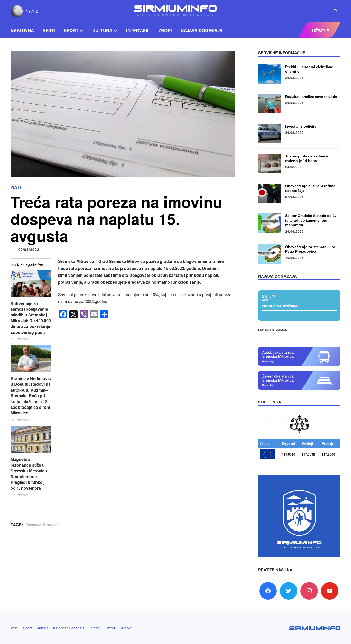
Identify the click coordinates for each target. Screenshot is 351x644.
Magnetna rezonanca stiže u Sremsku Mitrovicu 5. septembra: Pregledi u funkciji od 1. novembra (29, 474)
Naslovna (22, 30)
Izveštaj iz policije (300, 126)
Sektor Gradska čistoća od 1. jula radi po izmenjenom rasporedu (310, 220)
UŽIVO (318, 30)
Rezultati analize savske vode (311, 96)
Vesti (49, 30)
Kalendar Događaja (69, 627)
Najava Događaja (202, 30)
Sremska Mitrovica (42, 524)
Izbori (164, 30)
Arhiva (126, 627)
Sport (71, 30)
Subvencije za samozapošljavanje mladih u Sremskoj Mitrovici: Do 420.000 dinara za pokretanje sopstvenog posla (31, 318)
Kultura (102, 30)
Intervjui (137, 30)
